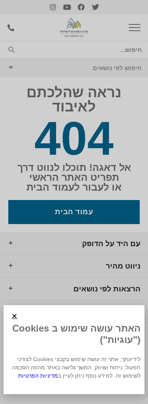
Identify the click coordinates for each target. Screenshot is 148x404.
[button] (14, 316)
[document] (74, 202)
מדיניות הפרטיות (38, 375)
